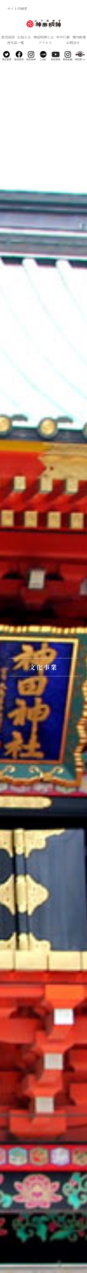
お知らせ (24, 37)
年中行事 (63, 37)
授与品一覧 (15, 42)
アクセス (45, 42)
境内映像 (79, 37)
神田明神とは (43, 37)
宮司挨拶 (8, 37)
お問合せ (73, 42)
